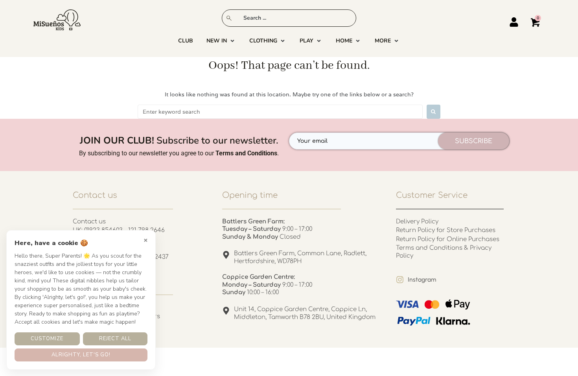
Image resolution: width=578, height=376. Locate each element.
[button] (221, 41)
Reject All (115, 338)
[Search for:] (280, 112)
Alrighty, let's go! (81, 354)
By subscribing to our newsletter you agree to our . (179, 153)
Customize (47, 338)
